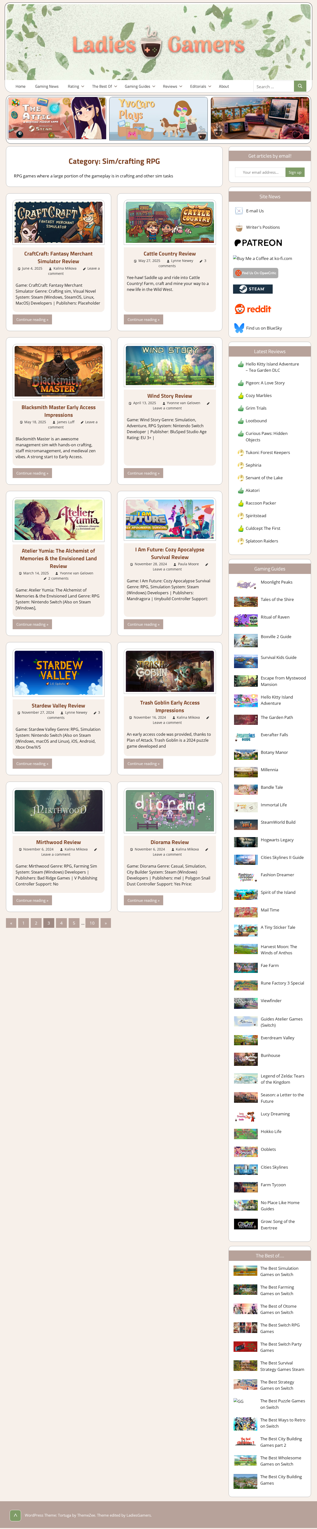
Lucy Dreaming (275, 1114)
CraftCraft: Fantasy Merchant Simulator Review (58, 257)
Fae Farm (270, 965)
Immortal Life (274, 805)
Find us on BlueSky (264, 328)
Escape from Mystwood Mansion (283, 681)
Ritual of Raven (275, 617)
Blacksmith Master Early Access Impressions (59, 411)
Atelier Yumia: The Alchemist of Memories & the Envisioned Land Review (58, 558)
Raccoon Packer (261, 503)
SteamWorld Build (278, 822)
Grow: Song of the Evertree (278, 1224)
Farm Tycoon (273, 1185)
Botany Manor (274, 752)
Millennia (269, 769)
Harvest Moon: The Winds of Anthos (279, 950)
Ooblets (268, 1149)
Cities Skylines (274, 1167)
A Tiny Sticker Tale (278, 927)
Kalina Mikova (65, 268)
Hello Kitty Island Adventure (277, 700)
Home (21, 86)
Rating (73, 86)
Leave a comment (167, 408)
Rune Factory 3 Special (282, 983)
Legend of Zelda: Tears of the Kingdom (282, 1079)
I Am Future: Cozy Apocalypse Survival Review (169, 553)
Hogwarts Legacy (277, 840)
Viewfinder (271, 1000)
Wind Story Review (169, 396)
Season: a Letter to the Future (282, 1098)
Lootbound (256, 421)
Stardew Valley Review (58, 705)
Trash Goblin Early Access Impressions (170, 706)
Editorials (198, 86)
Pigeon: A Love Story (265, 383)
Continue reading (31, 319)
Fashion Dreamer (277, 875)
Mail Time (270, 910)
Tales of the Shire (277, 599)
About (224, 86)
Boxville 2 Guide (276, 636)
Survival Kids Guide (279, 657)
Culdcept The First (263, 528)
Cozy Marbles (259, 395)
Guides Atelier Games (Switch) (282, 1022)
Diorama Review (170, 842)
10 (92, 923)
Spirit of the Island (278, 892)
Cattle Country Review (170, 253)
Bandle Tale (272, 787)
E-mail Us (255, 211)
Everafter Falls (274, 734)
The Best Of (102, 86)
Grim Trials (256, 408)
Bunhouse (270, 1055)
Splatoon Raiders (262, 541)
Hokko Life (271, 1131)
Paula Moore (188, 564)
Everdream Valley (277, 1038)
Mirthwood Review (58, 842)
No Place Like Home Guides (280, 1206)
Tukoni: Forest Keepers (268, 452)
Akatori (253, 490)
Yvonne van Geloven (183, 402)
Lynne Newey (182, 260)
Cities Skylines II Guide (282, 857)
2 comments (58, 578)
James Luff (65, 422)
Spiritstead (256, 515)
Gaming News (46, 86)
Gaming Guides (137, 86)
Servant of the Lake (264, 478)
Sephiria (253, 465)
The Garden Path (277, 717)
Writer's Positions (263, 227)
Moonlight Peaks (276, 582)
